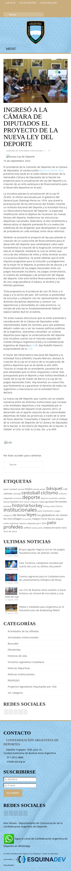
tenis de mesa (10, 531)
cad (65, 489)
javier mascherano (46, 511)
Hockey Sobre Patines (53, 506)
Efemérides (14, 649)
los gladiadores (46, 515)
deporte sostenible (49, 498)
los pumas (26, 519)
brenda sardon (39, 489)
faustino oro (16, 501)
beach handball (10, 489)
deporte (31, 497)
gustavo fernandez (56, 501)
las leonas (19, 515)
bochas (21, 489)
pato (51, 522)
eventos (62, 498)
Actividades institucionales (31, 150)
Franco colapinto (31, 502)
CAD (33, 345)
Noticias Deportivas (19, 668)
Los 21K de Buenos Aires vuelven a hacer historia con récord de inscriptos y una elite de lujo (35, 593)
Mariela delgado (55, 518)
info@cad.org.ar (15, 761)
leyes (32, 514)
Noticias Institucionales (21, 674)
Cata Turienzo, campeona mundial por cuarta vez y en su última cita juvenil (41, 564)
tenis (64, 527)
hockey (36, 505)
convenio (17, 498)
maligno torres (39, 518)
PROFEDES (14, 680)
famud (6, 501)
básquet (54, 488)
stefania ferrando (52, 527)
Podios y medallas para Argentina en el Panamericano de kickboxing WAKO (41, 608)
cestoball (30, 493)
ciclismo (49, 493)
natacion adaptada (27, 523)
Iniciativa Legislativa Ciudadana (26, 662)
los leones (62, 515)
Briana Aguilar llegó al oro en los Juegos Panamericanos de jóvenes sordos (42, 551)
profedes (13, 527)
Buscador (13, 643)
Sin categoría (15, 692)
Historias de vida (17, 655)
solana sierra (37, 528)
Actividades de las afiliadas (23, 631)
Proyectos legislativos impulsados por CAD (32, 686)
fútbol (42, 501)
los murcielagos (12, 518)
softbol (27, 527)
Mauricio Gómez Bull (51, 170)
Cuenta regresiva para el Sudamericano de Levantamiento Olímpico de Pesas (42, 578)
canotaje (17, 493)
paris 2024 (41, 523)
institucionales (20, 509)
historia (20, 505)
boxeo (28, 489)
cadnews (7, 493)
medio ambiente (10, 523)
